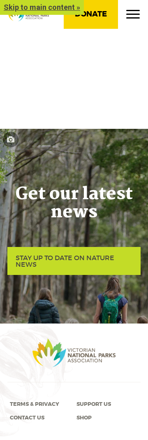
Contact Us (27, 417)
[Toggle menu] (133, 16)
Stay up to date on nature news (65, 261)
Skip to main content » (42, 7)
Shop (84, 417)
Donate (91, 14)
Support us (93, 404)
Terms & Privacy (34, 404)
